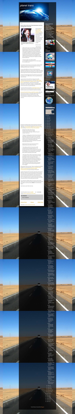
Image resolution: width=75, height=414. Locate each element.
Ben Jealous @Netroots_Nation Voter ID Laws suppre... (50, 193)
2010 (48, 396)
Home (32, 202)
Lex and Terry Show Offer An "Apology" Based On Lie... (51, 311)
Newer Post (24, 202)
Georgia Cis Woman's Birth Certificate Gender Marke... (50, 154)
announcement (27, 126)
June (49, 138)
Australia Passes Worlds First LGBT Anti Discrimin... (50, 176)
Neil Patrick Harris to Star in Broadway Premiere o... (51, 257)
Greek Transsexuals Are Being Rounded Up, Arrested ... (50, 330)
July (48, 137)
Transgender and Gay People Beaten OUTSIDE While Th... (50, 302)
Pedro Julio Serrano (36, 87)
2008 (48, 399)
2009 (48, 398)
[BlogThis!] (38, 192)
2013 (48, 127)
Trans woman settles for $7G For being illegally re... (50, 217)
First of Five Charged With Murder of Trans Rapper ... (50, 159)
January (49, 391)
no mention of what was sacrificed (32, 127)
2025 (48, 118)
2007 (48, 401)
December (50, 129)
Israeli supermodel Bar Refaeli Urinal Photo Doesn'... (50, 307)
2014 (48, 126)
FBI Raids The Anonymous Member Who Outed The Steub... (50, 320)
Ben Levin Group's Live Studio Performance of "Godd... (51, 221)
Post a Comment (25, 197)
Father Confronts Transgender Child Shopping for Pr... (50, 315)
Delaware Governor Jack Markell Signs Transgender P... (50, 234)
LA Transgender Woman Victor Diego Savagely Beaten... (50, 368)
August (49, 135)
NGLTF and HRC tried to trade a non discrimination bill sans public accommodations (31, 168)
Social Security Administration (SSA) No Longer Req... (50, 275)
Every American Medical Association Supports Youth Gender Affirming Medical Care (50, 26)
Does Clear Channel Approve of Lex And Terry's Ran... (50, 355)
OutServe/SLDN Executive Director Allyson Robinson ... (50, 189)
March (49, 388)
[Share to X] (39, 192)
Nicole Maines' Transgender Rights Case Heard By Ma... (50, 293)
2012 (48, 393)
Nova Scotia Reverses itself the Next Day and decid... (50, 288)
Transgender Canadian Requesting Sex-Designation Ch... (51, 225)
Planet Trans (48, 109)
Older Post (40, 202)
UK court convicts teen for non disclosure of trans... (50, 163)
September (50, 134)
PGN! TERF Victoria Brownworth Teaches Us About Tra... (50, 212)
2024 (48, 120)
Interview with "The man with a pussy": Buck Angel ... (51, 150)
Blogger (42, 406)
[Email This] (37, 192)
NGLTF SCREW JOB (27, 193)
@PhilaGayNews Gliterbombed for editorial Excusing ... (50, 141)
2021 (48, 124)
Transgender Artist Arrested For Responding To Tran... (50, 172)
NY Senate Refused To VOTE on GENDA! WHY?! (51, 202)
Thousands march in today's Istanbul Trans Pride (50, 185)
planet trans (27, 5)
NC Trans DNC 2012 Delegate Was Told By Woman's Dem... (50, 267)
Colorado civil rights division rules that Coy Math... (50, 180)
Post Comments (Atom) (30, 204)
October (49, 132)
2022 (48, 123)
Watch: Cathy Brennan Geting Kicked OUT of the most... (50, 243)
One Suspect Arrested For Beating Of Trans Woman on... (50, 206)
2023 (48, 121)
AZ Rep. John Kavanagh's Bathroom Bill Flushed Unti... (50, 360)
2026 (48, 117)
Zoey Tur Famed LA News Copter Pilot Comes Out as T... (50, 284)
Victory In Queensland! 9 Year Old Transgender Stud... (50, 262)
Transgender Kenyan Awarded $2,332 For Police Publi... (51, 230)
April (49, 387)
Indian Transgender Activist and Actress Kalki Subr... (50, 325)
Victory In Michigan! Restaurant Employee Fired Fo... (50, 252)
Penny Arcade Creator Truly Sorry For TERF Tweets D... (50, 197)
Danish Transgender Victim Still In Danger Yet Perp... (50, 335)
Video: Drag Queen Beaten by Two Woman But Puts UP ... (50, 146)
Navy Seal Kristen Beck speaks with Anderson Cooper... (50, 345)
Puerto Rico (33, 193)
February (49, 390)
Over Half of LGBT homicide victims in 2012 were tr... (50, 364)
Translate (49, 93)
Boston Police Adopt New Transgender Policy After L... (50, 297)
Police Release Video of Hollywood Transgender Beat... (50, 238)
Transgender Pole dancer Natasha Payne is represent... (50, 378)
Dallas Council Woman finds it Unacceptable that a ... (50, 248)
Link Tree (48, 47)
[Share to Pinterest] (40, 192)
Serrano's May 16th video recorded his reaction (30, 92)
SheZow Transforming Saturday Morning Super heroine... (50, 373)
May (49, 385)
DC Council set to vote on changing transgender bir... (50, 349)
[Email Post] (35, 192)
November (50, 130)
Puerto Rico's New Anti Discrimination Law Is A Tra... (50, 382)
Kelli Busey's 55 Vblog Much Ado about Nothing (51, 270)
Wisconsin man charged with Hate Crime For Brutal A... (50, 340)
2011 (48, 395)
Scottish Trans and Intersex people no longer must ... (50, 167)
